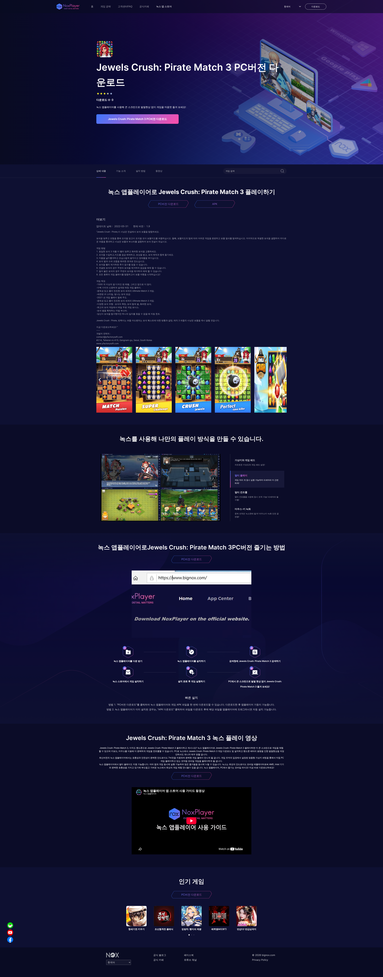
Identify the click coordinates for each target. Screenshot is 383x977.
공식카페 (144, 6)
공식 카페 (158, 959)
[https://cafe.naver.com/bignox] (10, 925)
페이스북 (189, 955)
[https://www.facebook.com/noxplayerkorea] (10, 940)
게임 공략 (106, 6)
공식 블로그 (159, 955)
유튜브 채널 (190, 959)
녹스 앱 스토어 (164, 6)
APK (214, 203)
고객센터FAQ (125, 6)
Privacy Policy (260, 959)
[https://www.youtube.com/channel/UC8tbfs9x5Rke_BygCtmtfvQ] (10, 932)
